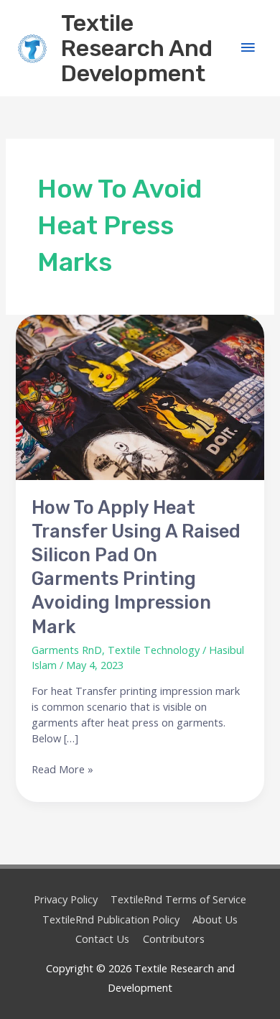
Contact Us (102, 938)
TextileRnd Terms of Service (178, 899)
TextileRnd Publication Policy (110, 919)
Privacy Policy (66, 899)
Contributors (174, 938)
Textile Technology (154, 649)
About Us (215, 919)
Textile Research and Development (137, 48)
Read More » (62, 769)
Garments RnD (67, 649)
